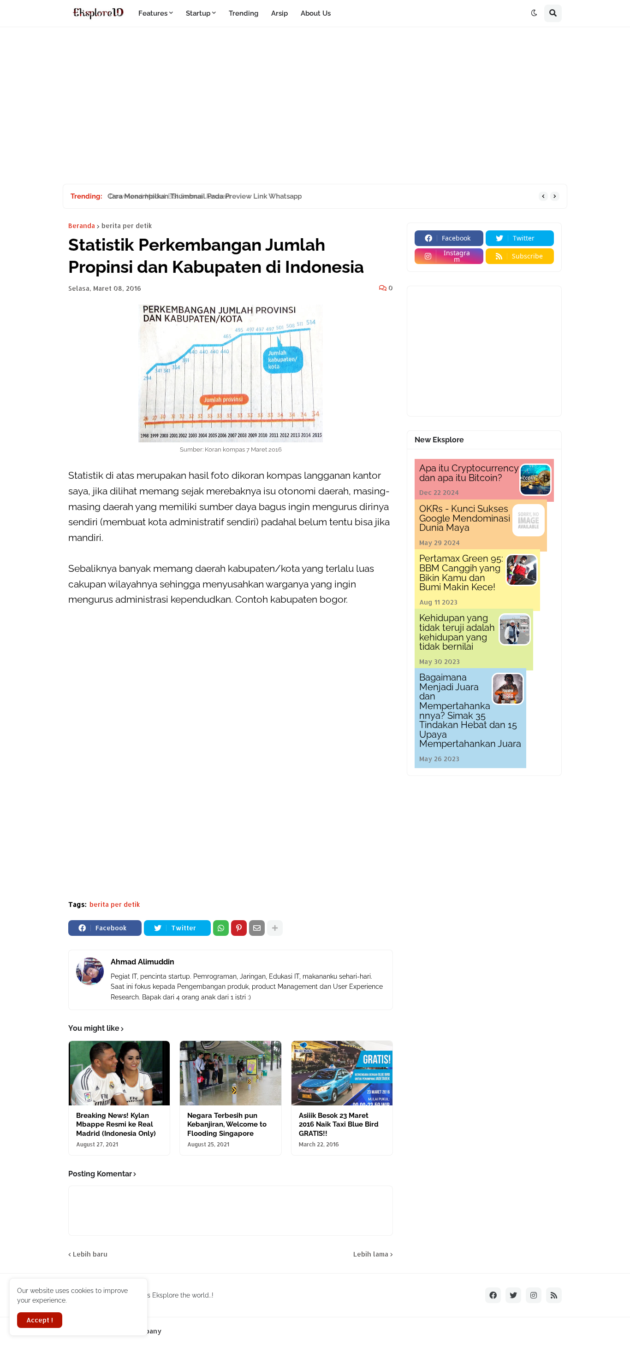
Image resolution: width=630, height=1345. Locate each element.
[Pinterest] (239, 928)
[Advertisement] (315, 105)
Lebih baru (90, 1254)
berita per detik (126, 226)
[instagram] (533, 1295)
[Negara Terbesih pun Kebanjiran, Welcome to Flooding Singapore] (230, 1073)
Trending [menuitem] (243, 13)
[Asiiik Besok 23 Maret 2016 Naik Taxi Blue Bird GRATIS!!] (341, 1073)
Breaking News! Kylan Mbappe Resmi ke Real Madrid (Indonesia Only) (116, 1124)
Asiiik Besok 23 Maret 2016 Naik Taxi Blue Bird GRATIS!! (339, 1124)
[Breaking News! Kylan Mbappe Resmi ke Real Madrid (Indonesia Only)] (119, 1073)
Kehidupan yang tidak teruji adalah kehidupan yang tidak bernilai (457, 632)
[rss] (554, 1295)
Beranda (81, 226)
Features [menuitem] (152, 13)
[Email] (257, 928)
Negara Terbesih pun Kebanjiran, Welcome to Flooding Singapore (227, 1124)
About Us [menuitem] (316, 13)
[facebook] (493, 1295)
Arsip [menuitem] (279, 13)
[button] (534, 13)
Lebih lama (370, 1254)
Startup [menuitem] (198, 13)
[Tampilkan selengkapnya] (275, 928)
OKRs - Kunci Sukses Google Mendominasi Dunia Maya (464, 518)
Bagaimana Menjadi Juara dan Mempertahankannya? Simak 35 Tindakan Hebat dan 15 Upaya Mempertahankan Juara (470, 710)
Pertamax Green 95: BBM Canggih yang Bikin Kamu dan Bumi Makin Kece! (461, 573)
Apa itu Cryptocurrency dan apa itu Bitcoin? (468, 473)
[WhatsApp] (221, 928)
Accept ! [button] (39, 1320)
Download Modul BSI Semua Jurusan (166, 196)
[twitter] (513, 1295)
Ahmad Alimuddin (142, 961)
